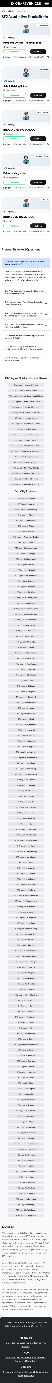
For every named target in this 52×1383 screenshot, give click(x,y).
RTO (3, 11)
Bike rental (7, 1372)
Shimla (11, 11)
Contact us (35, 1342)
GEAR (28, 3)
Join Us (15, 1342)
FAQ (44, 1342)
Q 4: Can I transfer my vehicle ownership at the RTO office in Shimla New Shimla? (23, 314)
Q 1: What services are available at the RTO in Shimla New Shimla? (24, 262)
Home (8, 1342)
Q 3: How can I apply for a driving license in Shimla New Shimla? (23, 303)
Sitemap (26, 1346)
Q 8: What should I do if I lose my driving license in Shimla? (22, 359)
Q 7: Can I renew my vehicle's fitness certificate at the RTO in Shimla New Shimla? (24, 347)
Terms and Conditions (26, 1361)
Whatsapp (14, 52)
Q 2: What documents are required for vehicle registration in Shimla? (25, 292)
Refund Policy (39, 1357)
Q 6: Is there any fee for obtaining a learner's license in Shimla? (24, 336)
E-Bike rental (21, 1372)
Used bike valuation (39, 1372)
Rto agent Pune (26, 1375)
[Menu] (46, 3)
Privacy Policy (24, 1357)
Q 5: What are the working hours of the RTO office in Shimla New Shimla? (24, 325)
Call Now (38, 52)
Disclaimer (10, 1357)
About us (24, 1342)
